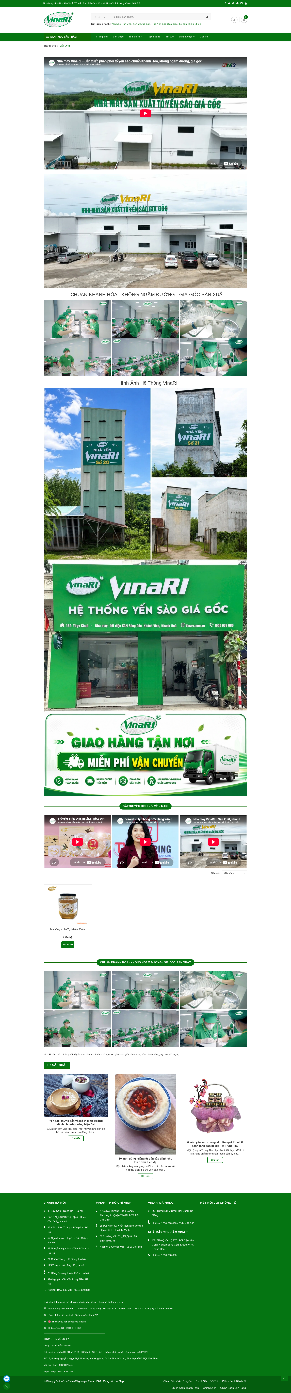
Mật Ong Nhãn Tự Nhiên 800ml (67, 929)
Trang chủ (102, 36)
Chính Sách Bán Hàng (233, 1387)
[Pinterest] (237, 3)
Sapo (122, 1381)
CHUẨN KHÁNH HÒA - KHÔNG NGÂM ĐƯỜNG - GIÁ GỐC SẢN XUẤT (148, 294)
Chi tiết (69, 944)
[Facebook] (225, 3)
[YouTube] (246, 3)
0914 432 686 (186, 1223)
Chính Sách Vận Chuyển (177, 1381)
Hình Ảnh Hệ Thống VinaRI (148, 383)
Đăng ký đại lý (187, 36)
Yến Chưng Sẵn (141, 24)
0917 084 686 (134, 1246)
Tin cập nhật (57, 1064)
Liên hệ (204, 36)
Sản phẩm (134, 36)
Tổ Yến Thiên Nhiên (190, 24)
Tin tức (170, 36)
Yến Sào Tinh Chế (121, 24)
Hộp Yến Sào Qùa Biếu (164, 24)
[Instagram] (241, 3)
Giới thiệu (118, 36)
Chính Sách (209, 1387)
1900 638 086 (64, 1289)
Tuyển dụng (153, 36)
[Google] (233, 3)
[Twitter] (229, 3)
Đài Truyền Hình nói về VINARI (145, 806)
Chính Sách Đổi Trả (207, 1381)
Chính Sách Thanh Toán (185, 1387)
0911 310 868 (82, 1289)
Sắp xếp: (216, 873)
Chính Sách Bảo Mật (234, 1381)
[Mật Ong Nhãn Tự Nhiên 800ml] (68, 905)
